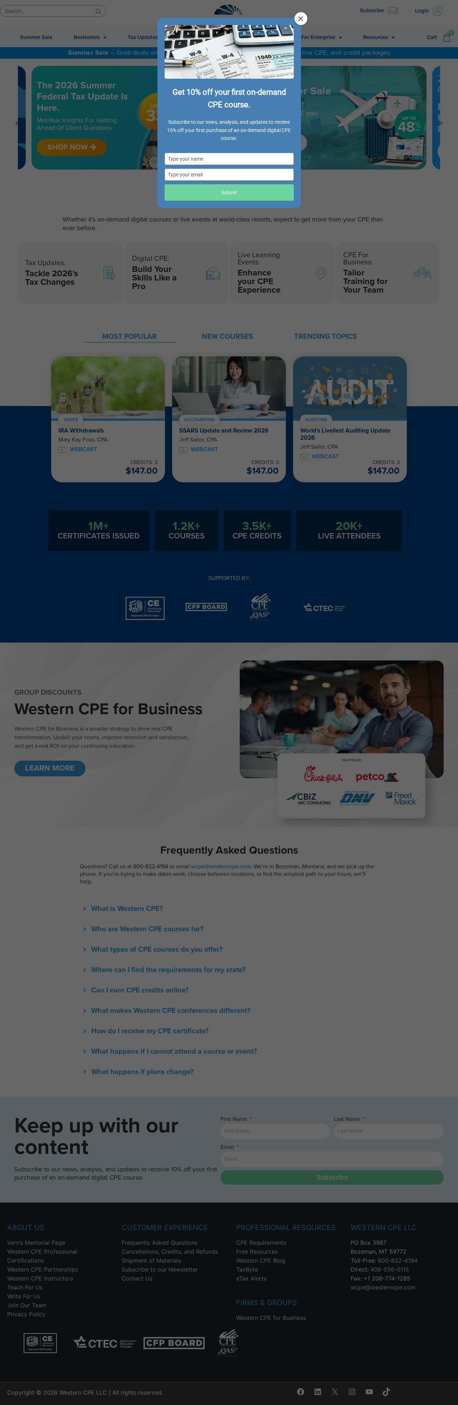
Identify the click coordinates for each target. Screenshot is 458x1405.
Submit (229, 192)
